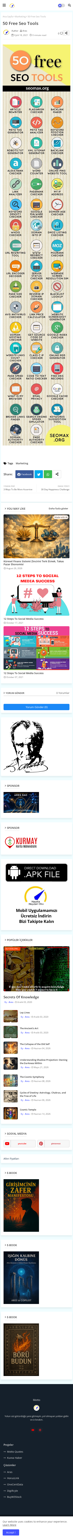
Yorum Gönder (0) (36, 707)
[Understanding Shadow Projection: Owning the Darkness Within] (11, 1063)
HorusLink (13, 1478)
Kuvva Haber (14, 1457)
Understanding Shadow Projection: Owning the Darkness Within (43, 1061)
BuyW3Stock (14, 1497)
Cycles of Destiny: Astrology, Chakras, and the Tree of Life (43, 1094)
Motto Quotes (15, 1451)
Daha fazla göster (58, 508)
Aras (9, 1472)
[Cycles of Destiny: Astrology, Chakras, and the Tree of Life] (11, 1096)
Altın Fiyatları (11, 1158)
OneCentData (15, 1484)
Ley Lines (25, 1012)
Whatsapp (48, 474)
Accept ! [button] (11, 1532)
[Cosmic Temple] (11, 1113)
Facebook (26, 474)
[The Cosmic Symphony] (11, 1080)
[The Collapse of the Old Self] (11, 1048)
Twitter (39, 474)
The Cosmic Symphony (32, 1076)
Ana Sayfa (8, 16)
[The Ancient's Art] (11, 1032)
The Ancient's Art (29, 1028)
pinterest (56, 1143)
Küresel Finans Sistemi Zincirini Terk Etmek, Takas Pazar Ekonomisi (34, 563)
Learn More (9, 1525)
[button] (69, 5)
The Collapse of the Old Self (35, 1044)
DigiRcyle (12, 1490)
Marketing (20, 16)
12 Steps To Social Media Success (24, 618)
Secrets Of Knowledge (21, 997)
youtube (22, 1143)
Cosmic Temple (28, 1109)
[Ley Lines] (11, 1016)
